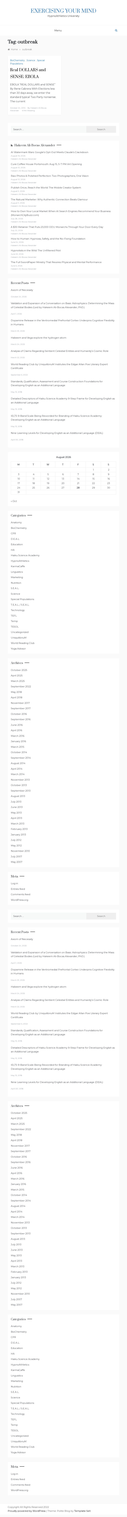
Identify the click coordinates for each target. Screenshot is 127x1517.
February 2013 (19, 829)
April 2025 (17, 675)
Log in (14, 883)
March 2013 (17, 823)
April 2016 (16, 730)
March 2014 (17, 774)
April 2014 (16, 768)
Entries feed (18, 888)
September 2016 (21, 719)
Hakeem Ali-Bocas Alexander (34, 145)
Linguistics (17, 571)
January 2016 (18, 741)
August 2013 (18, 796)
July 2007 (16, 856)
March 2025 (18, 681)
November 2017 (20, 703)
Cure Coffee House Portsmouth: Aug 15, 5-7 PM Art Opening (46, 164)
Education (17, 544)
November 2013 (20, 779)
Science (31, 60)
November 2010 (20, 850)
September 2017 (21, 708)
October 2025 (19, 670)
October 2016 (19, 713)
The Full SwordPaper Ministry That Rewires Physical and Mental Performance (56, 262)
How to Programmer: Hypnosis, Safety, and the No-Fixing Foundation (48, 238)
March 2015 (17, 746)
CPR (13, 533)
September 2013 (21, 790)
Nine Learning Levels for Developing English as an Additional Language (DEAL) (57, 433)
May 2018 (16, 692)
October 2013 (19, 785)
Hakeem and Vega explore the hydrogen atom (38, 337)
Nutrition (16, 582)
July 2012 (16, 840)
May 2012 (16, 845)
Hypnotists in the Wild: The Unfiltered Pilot (36, 250)
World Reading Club (23, 643)
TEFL (14, 615)
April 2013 (16, 818)
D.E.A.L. (15, 538)
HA (13, 549)
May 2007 (16, 861)
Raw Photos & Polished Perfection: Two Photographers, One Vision (50, 175)
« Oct (14, 501)
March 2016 (17, 735)
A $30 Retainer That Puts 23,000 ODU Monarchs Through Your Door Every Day (57, 226)
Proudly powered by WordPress (27, 1510)
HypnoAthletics (20, 560)
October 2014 (19, 752)
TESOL (15, 626)
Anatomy (16, 522)
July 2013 (16, 801)
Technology (18, 610)
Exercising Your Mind (63, 11)
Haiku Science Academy (25, 555)
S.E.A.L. (15, 588)
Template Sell (82, 1510)
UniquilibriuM (18, 637)
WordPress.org (19, 899)
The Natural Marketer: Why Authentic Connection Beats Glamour (49, 199)
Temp (14, 621)
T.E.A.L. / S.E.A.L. (20, 604)
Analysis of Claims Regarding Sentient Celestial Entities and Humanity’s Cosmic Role (59, 351)
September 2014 (21, 757)
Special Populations (22, 599)
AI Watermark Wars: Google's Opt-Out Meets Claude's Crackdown (49, 152)
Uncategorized (19, 632)
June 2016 (17, 724)
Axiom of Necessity (22, 290)
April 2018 (16, 697)
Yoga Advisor (18, 648)
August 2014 (18, 763)
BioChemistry (17, 60)
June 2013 (17, 807)
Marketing (17, 577)
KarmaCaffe (18, 566)
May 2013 (16, 812)
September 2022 (21, 686)
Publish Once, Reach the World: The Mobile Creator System (46, 187)
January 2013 (18, 834)
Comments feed (20, 894)
